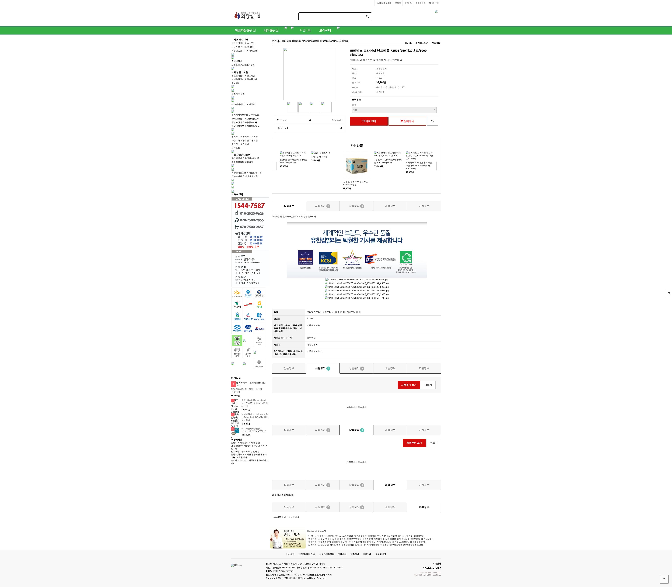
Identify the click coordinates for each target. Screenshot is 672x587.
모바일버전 (380, 554)
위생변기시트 (238, 126)
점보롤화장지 (238, 75)
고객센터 (342, 554)
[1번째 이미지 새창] (292, 107)
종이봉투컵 (243, 140)
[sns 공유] (341, 128)
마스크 (235, 144)
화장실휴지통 (255, 172)
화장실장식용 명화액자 (242, 162)
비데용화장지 (238, 79)
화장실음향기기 (239, 50)
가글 (234, 140)
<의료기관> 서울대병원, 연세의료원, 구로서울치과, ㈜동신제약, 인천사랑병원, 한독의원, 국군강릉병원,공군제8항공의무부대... (366, 545)
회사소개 (290, 554)
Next (438, 166)
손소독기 (251, 43)
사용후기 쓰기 (409, 384)
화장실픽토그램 (239, 172)
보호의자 (255, 115)
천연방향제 (237, 61)
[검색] (367, 16)
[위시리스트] (432, 121)
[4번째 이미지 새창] (326, 107)
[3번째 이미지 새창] (315, 107)
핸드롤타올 (252, 79)
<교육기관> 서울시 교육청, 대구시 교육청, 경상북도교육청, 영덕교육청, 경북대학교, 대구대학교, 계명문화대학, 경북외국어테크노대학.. (370, 539)
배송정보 (390, 205)
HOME (408, 43)
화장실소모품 (422, 43)
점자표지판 (237, 176)
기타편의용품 (253, 126)
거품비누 (244, 137)
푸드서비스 (245, 144)
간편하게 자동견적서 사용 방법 (245, 442)
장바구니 (435, 3)
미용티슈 (236, 83)
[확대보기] (310, 120)
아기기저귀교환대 (240, 115)
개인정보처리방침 (307, 554)
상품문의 (356, 205)
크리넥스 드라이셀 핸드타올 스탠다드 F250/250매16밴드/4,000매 (419, 165)
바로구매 (370, 121)
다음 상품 (336, 120)
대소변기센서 (249, 47)
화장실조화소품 (252, 158)
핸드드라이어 (238, 43)
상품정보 (289, 205)
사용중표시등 (251, 122)
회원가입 (408, 3)
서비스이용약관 (326, 554)
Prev (274, 166)
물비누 (235, 137)
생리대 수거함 (251, 176)
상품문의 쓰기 (414, 442)
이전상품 (282, 120)
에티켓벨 (253, 50)
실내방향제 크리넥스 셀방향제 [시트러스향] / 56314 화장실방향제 (254, 417)
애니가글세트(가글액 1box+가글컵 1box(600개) (253, 430)
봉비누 (254, 137)
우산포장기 (237, 122)
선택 (354, 104)
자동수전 (236, 47)
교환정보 (424, 205)
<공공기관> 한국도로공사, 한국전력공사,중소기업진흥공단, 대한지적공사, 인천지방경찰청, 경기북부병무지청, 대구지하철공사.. (366, 542)
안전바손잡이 (253, 119)
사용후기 (322, 205)
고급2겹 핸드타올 (319, 156)
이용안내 (367, 554)
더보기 (428, 384)
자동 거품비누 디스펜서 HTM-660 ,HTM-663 (246, 390)
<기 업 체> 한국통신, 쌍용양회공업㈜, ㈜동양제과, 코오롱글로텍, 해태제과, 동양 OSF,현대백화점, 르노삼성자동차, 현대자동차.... (366, 536)
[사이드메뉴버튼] (669, 293)
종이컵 (254, 140)
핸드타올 (251, 75)
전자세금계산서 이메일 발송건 (245, 451)
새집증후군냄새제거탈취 (243, 65)
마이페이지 (420, 3)
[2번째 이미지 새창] (303, 107)
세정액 (252, 104)
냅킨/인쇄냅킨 (238, 93)
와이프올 (236, 148)
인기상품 (236, 378)
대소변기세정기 (239, 104)
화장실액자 (237, 158)
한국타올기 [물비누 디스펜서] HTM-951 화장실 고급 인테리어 (254, 403)
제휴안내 (355, 554)
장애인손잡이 (238, 119)
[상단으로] (664, 579)
